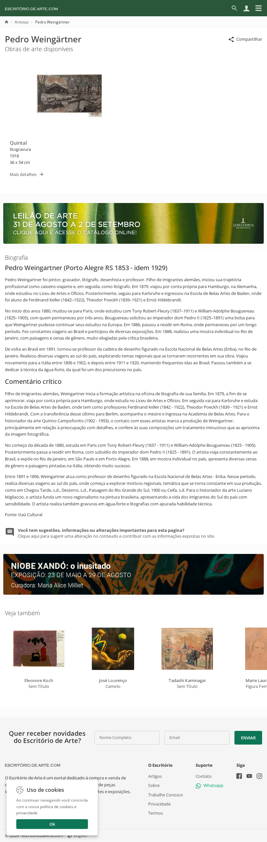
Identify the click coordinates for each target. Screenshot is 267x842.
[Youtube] (249, 777)
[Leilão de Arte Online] (133, 242)
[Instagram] (259, 777)
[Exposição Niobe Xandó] (133, 593)
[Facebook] (239, 777)
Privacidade (159, 804)
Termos (155, 813)
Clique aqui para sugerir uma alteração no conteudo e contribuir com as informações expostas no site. (116, 533)
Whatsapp (213, 786)
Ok (52, 824)
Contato (204, 776)
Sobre (154, 786)
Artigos (155, 776)
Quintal (18, 142)
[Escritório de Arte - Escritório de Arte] (32, 765)
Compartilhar (249, 39)
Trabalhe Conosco (165, 795)
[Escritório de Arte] (31, 8)
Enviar (248, 738)
